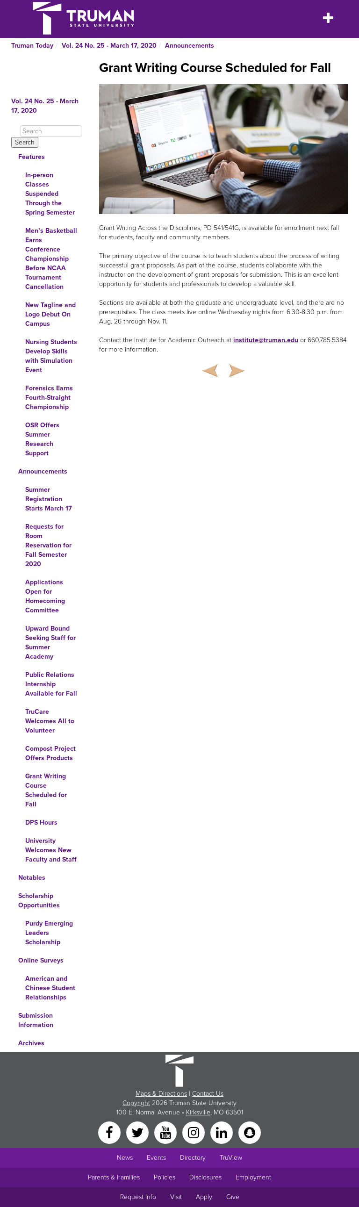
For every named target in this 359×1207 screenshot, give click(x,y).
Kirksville (198, 1112)
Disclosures (205, 1177)
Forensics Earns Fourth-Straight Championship (49, 397)
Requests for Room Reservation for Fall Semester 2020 (48, 545)
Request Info (138, 1197)
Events (156, 1158)
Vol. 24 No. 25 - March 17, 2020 (109, 46)
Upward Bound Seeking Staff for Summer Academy (50, 643)
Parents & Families (114, 1177)
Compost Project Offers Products (50, 753)
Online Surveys (41, 960)
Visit (176, 1197)
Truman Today (32, 46)
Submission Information (35, 1020)
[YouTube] (166, 1132)
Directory (193, 1158)
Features (31, 157)
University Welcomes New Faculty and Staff (51, 850)
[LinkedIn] (222, 1132)
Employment (253, 1177)
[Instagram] (194, 1132)
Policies (164, 1177)
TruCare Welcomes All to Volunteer (49, 721)
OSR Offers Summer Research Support (42, 439)
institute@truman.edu (265, 340)
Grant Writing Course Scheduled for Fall (46, 790)
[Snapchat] (250, 1132)
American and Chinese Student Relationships (50, 988)
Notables (31, 878)
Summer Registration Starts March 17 (48, 499)
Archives (31, 1043)
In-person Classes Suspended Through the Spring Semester (50, 193)
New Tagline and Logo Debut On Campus (50, 314)
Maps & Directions (161, 1094)
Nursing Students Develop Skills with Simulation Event (51, 356)
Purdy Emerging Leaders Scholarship (49, 933)
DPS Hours (41, 822)
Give (232, 1197)
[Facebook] (110, 1132)
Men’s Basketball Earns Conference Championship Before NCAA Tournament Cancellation (51, 259)
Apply (204, 1197)
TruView (231, 1158)
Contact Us (207, 1094)
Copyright (136, 1103)
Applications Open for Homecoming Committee (45, 596)
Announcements (189, 46)
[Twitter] (138, 1132)
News (125, 1158)
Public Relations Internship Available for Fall (51, 684)
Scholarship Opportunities (39, 900)
